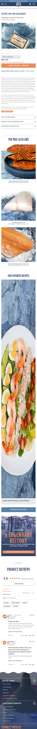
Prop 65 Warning (8, 117)
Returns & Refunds (9, 709)
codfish (6, 602)
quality (15, 606)
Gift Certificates (8, 718)
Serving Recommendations (12, 121)
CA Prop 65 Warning (10, 698)
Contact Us (6, 721)
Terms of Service (8, 715)
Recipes (5, 690)
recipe (25, 602)
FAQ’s (5, 712)
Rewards (6, 693)
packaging (7, 606)
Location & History (9, 695)
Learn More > (30, 71)
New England (16, 602)
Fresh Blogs (7, 687)
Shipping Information (10, 126)
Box (34, 4)
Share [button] (11, 635)
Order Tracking (8, 707)
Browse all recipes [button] (18, 509)
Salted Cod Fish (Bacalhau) (15, 631)
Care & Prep (7, 684)
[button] (18, 552)
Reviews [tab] (5, 589)
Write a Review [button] (19, 583)
